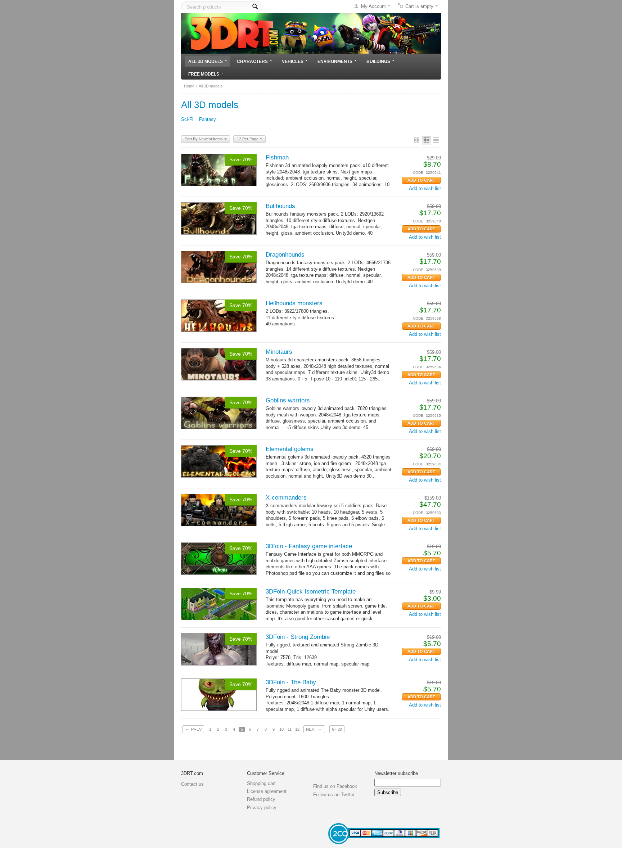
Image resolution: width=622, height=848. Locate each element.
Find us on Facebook (335, 786)
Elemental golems (290, 449)
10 (281, 729)
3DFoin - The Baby (291, 682)
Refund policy (261, 799)
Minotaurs (279, 351)
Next (314, 729)
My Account (373, 6)
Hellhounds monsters (294, 303)
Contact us (192, 784)
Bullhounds (280, 206)
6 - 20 (337, 729)
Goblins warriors (288, 400)
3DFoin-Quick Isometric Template (311, 591)
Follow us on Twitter (334, 794)
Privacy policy (261, 807)
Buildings (378, 61)
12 (297, 729)
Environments (334, 61)
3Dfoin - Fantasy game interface (309, 546)
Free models (203, 74)
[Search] (255, 6)
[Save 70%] (219, 169)
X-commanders (286, 497)
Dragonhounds (285, 254)
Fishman (277, 157)
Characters (252, 61)
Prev (193, 729)
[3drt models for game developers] (311, 33)
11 (290, 729)
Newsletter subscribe (396, 773)
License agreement (267, 791)
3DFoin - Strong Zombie (298, 636)
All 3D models (205, 61)
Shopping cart (261, 783)
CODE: (418, 173)
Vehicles (292, 61)
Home (189, 86)
